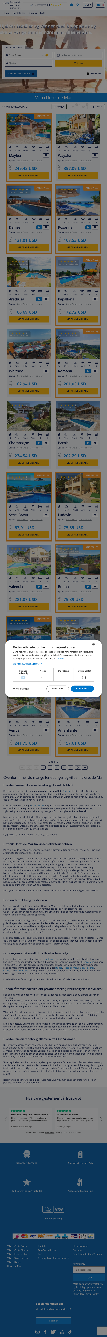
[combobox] (93, 644)
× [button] (97, 644)
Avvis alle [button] (58, 688)
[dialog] (53, 668)
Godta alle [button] (82, 688)
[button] (53, 663)
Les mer (60, 658)
